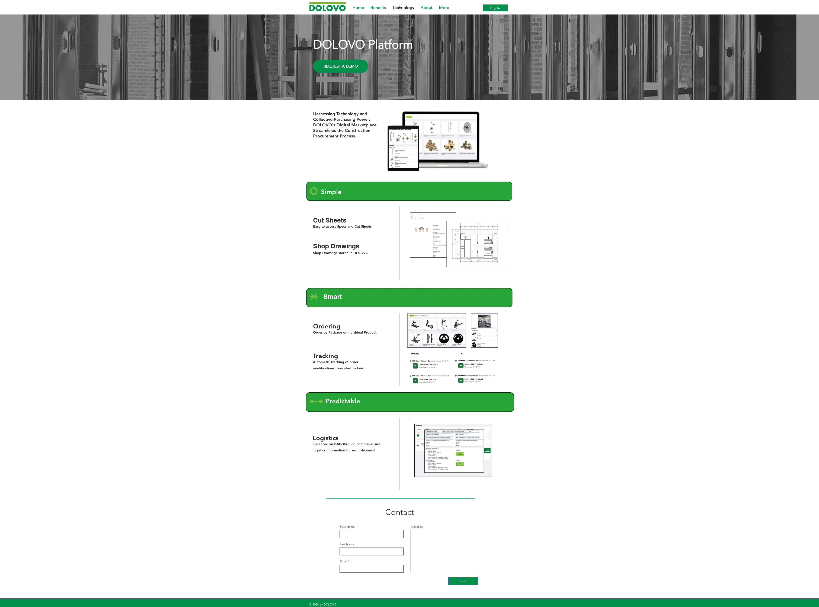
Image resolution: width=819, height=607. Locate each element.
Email (343, 561)
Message (417, 526)
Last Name (347, 544)
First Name (347, 526)
